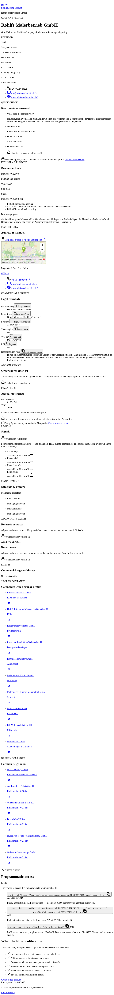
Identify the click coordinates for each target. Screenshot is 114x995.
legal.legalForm (22, 314)
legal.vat (17, 337)
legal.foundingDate (22, 322)
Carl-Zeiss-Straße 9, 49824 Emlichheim (23, 240)
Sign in (4, 8)
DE (2, 5)
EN (6, 5)
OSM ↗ (5, 273)
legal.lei (13, 344)
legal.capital (23, 329)
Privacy (11, 992)
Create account (15, 8)
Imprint (4, 992)
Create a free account (74, 159)
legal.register (24, 307)
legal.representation (33, 352)
